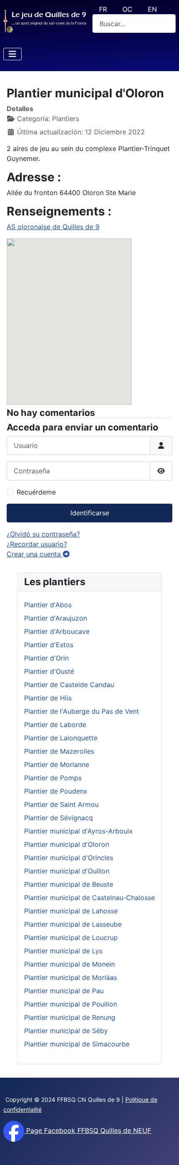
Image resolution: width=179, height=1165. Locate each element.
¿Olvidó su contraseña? (43, 534)
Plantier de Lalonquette (60, 738)
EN (152, 9)
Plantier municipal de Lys (63, 951)
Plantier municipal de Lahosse (71, 911)
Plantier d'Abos (48, 605)
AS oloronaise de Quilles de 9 (53, 227)
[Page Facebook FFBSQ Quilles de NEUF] (13, 1130)
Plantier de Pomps (53, 778)
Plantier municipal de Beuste (68, 884)
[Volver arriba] (164, 1149)
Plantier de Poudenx (55, 791)
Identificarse (89, 513)
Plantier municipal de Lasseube (73, 924)
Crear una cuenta (35, 554)
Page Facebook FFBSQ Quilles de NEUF (87, 1130)
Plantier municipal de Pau (64, 991)
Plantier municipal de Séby (66, 1030)
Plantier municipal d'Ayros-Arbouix (78, 831)
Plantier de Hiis (48, 698)
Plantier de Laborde (55, 724)
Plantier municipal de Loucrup (71, 937)
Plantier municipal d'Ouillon (66, 871)
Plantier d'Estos (48, 645)
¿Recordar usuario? (37, 544)
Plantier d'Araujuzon (55, 618)
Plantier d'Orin (46, 658)
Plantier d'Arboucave (57, 631)
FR (103, 9)
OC (127, 9)
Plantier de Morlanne (56, 764)
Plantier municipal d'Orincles (68, 857)
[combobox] (134, 23)
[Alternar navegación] (12, 54)
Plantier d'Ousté (49, 671)
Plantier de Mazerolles (59, 751)
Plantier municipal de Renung (69, 1017)
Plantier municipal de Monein (69, 964)
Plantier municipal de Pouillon (70, 1004)
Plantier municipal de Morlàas (70, 977)
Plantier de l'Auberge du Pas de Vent (81, 711)
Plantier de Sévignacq (58, 818)
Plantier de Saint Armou (61, 804)
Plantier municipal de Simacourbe (76, 1044)
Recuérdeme (36, 492)
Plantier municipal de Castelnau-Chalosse (89, 897)
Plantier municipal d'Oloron (66, 844)
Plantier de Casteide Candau (69, 684)
